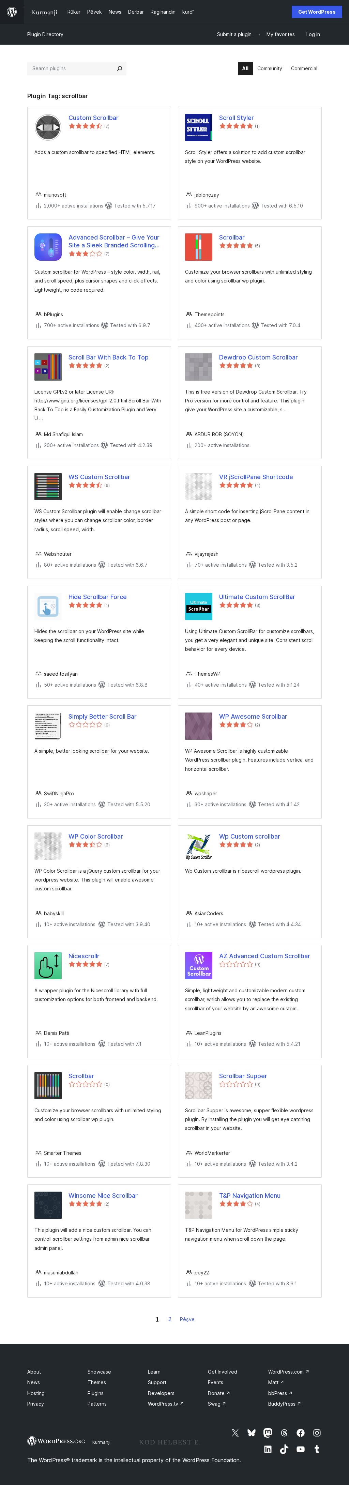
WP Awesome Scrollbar (253, 716)
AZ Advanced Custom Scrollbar (264, 956)
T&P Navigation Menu (249, 1195)
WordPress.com (288, 1372)
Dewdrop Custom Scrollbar (258, 357)
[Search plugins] (119, 68)
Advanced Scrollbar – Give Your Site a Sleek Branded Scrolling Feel (114, 241)
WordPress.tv (166, 1404)
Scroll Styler (236, 117)
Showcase (99, 1372)
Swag (217, 1404)
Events (215, 1382)
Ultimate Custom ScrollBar (257, 596)
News (33, 1382)
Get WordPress (317, 12)
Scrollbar (232, 237)
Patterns (97, 1404)
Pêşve (187, 1319)
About (34, 1372)
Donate (219, 1393)
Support (157, 1382)
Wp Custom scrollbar (249, 836)
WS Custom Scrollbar (99, 476)
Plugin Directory (45, 34)
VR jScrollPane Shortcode (256, 476)
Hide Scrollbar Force (98, 596)
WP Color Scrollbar (96, 836)
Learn (154, 1372)
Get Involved (222, 1372)
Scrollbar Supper (243, 1076)
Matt (276, 1382)
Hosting (36, 1393)
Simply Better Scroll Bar (103, 716)
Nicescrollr (84, 956)
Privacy (35, 1404)
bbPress (280, 1393)
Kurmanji (101, 1442)
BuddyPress (284, 1404)
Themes (97, 1382)
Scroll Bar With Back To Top (109, 357)
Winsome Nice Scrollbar (103, 1195)
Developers (161, 1393)
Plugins (96, 1393)
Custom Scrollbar (94, 117)
